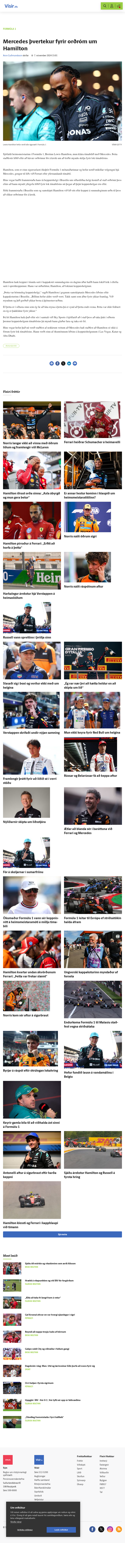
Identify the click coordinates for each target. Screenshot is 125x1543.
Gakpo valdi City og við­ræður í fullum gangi (47, 1349)
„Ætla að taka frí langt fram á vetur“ (43, 1298)
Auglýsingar (39, 1476)
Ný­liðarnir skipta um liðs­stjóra (24, 822)
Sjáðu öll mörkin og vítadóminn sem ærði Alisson (50, 1264)
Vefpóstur (39, 1500)
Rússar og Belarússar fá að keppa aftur (90, 776)
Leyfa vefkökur (61, 1530)
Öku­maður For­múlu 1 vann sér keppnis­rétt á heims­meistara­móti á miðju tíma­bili (31, 922)
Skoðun (80, 1476)
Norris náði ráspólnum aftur (83, 586)
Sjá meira (62, 1235)
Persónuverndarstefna (13, 1479)
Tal (101, 1492)
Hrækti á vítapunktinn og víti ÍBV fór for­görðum (49, 1281)
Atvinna (103, 1469)
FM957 (103, 1484)
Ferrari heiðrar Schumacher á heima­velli (92, 442)
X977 (102, 1488)
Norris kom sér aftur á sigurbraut (25, 1015)
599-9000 (12, 1490)
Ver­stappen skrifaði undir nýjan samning (31, 733)
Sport (79, 1469)
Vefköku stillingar (25, 1530)
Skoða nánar (15, 1522)
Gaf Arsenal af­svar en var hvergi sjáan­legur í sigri (50, 1315)
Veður (102, 1476)
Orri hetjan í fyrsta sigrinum (39, 1383)
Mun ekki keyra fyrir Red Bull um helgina (92, 732)
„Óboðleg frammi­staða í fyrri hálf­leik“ (44, 1417)
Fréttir (80, 1461)
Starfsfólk (38, 1492)
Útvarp (80, 1484)
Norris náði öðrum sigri (80, 536)
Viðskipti (81, 1465)
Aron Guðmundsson (12, 56)
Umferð (38, 1496)
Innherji (103, 1461)
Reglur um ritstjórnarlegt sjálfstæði (15, 1474)
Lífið (79, 1473)
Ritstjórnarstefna (42, 1484)
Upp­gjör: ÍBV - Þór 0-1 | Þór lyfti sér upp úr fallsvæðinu (52, 1400)
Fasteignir (104, 1465)
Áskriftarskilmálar (42, 1488)
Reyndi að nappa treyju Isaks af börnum (45, 1332)
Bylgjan (103, 1480)
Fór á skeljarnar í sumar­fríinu (23, 872)
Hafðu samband (41, 1480)
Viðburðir (104, 1473)
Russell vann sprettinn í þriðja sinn (27, 637)
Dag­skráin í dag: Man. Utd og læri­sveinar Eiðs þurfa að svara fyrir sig (60, 1366)
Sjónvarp (81, 1480)
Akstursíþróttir (11, 346)
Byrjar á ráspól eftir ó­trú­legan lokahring (30, 1070)
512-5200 (43, 1472)
